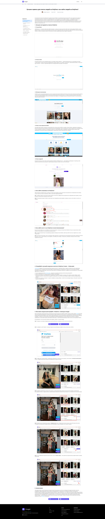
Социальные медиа (60, 12)
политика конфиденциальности (78, 512)
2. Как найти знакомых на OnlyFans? (26, 23)
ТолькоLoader (37, 268)
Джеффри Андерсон (46, 12)
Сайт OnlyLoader (47, 273)
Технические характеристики (65, 509)
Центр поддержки (64, 512)
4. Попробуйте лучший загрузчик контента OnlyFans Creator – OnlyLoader (27, 29)
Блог (62, 515)
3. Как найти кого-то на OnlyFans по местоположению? (26, 26)
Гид (81, 1)
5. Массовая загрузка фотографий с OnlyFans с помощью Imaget (26, 32)
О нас (50, 509)
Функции (78, 1)
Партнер (50, 512)
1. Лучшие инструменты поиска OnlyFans (26, 21)
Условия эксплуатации (77, 509)
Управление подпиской (64, 513)
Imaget (77, 313)
